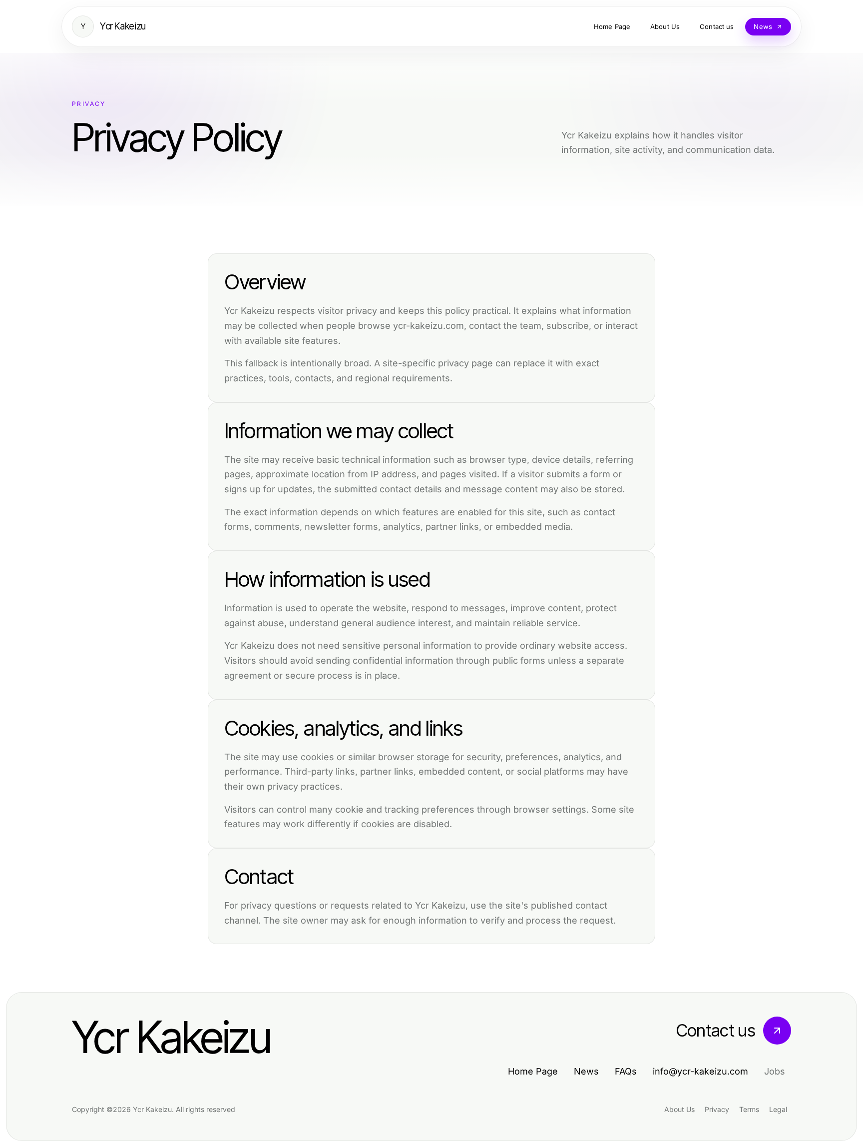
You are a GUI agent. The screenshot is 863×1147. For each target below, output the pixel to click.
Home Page (533, 1071)
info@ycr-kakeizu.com (700, 1071)
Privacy (717, 1109)
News (586, 1071)
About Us (679, 1109)
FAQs (626, 1071)
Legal (778, 1109)
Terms (749, 1109)
